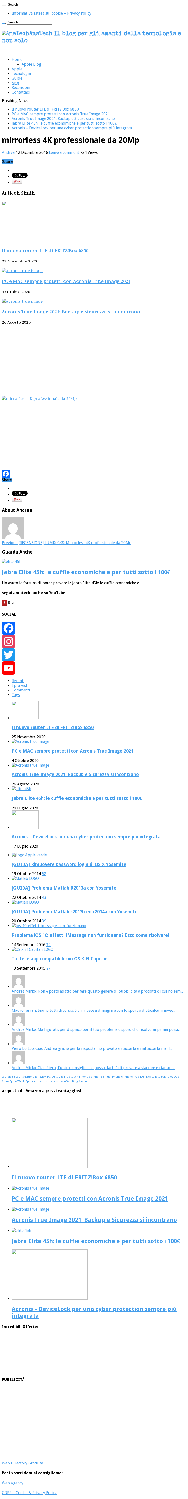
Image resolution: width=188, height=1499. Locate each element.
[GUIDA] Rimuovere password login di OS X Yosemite (69, 864)
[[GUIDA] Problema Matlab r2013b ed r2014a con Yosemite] (25, 902)
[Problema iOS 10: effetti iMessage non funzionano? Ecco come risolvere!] (49, 925)
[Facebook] (94, 474)
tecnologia (8, 1076)
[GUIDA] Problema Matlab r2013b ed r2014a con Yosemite (75, 911)
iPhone (128, 1076)
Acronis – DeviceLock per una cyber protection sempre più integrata (72, 128)
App (15, 83)
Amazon (55, 1081)
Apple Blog (31, 64)
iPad (136, 1076)
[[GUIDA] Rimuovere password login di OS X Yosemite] (29, 855)
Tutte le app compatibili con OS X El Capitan (60, 958)
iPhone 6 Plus (101, 1076)
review (42, 1076)
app (36, 1081)
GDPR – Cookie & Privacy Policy (29, 1492)
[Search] (4, 5)
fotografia (161, 1076)
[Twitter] (94, 654)
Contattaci (21, 92)
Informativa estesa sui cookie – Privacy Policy (51, 13)
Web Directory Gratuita (22, 1463)
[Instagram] (94, 641)
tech (18, 1076)
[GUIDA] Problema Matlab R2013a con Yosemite (64, 888)
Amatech (84, 1081)
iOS (142, 1076)
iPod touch (71, 1076)
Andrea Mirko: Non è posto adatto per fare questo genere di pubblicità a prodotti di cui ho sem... (97, 991)
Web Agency (12, 1483)
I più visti (20, 685)
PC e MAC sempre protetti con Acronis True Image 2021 (61, 114)
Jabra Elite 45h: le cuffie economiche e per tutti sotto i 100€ (64, 123)
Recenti (18, 680)
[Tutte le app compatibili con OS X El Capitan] (32, 949)
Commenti (21, 690)
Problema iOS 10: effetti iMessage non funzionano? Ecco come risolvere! (90, 935)
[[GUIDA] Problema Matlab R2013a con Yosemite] (25, 878)
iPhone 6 (117, 1076)
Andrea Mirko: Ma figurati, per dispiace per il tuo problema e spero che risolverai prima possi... (96, 1029)
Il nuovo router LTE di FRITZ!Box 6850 (45, 109)
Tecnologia (21, 73)
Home (17, 59)
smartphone (29, 1076)
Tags (16, 694)
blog (170, 1076)
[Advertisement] (94, 360)
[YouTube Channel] (94, 668)
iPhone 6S (85, 1076)
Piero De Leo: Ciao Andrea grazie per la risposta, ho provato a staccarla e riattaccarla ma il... (92, 1048)
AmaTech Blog (69, 1081)
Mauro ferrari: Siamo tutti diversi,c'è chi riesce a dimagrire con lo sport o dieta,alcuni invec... (93, 1010)
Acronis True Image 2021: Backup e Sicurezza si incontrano (63, 118)
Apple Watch (17, 1081)
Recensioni (21, 87)
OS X (55, 1076)
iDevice (149, 1076)
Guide (17, 78)
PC (49, 1076)
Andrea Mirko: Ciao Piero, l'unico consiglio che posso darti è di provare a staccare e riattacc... (93, 1067)
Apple (17, 69)
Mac (61, 1076)
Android (44, 1081)
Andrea (9, 152)
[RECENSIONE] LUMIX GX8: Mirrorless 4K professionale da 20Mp (66, 542)
